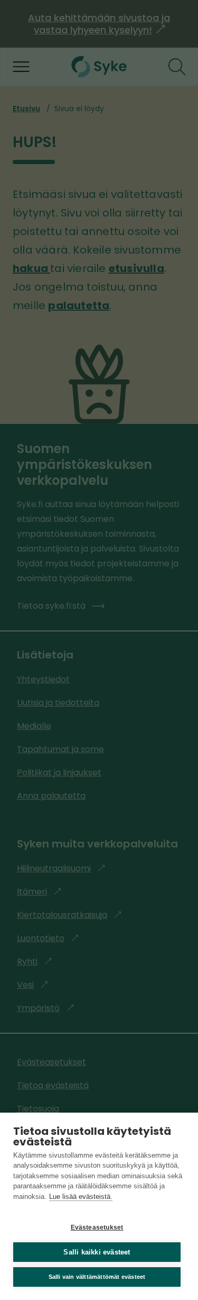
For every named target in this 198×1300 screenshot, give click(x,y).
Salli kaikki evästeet (96, 1252)
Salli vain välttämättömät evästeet (97, 1277)
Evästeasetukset (97, 1227)
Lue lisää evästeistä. (80, 1196)
